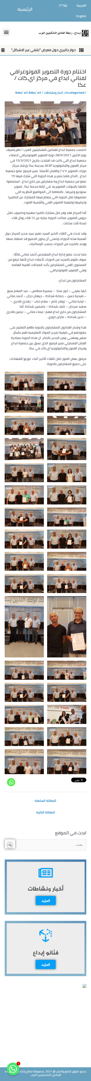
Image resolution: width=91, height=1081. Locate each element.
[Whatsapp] (11, 782)
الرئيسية (25, 9)
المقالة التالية (45, 812)
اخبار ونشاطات (53, 93)
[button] (6, 32)
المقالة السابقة (45, 801)
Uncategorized (74, 93)
